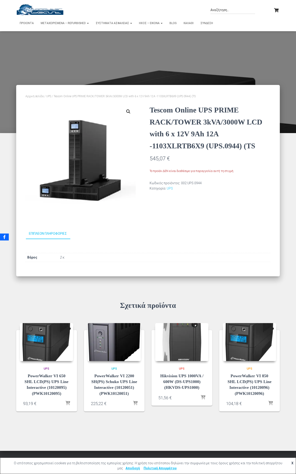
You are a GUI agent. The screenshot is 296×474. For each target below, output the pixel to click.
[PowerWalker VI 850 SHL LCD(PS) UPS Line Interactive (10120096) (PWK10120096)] (249, 342)
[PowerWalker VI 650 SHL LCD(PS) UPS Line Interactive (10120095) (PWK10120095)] (46, 342)
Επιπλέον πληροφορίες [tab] (48, 233)
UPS (48, 96)
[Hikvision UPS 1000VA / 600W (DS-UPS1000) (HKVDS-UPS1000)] (181, 342)
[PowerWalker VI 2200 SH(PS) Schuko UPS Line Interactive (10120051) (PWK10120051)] (114, 342)
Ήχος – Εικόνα (149, 23)
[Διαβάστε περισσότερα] (67, 403)
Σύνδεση (206, 23)
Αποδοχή (133, 468)
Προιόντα (27, 23)
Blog (173, 23)
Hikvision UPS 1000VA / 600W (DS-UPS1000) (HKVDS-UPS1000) (182, 382)
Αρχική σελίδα (34, 96)
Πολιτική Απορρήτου (160, 468)
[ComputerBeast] (40, 10)
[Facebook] (4, 237)
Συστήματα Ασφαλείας (113, 23)
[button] (87, 23)
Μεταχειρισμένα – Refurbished (63, 23)
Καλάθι (189, 23)
